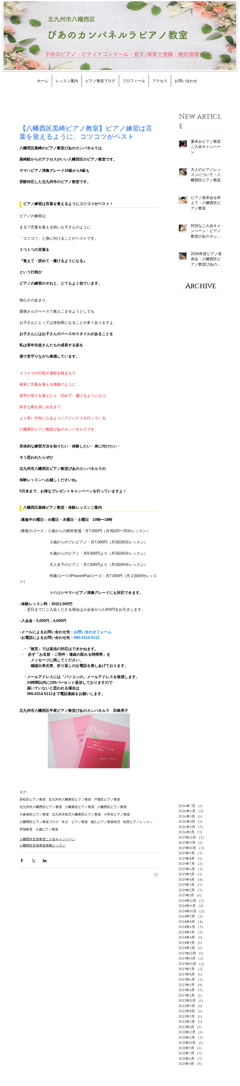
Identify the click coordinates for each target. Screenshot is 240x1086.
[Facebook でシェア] (21, 860)
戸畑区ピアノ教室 (107, 799)
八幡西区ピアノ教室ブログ (39, 822)
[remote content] (88, 204)
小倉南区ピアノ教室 (34, 814)
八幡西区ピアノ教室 (112, 807)
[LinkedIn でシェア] (44, 860)
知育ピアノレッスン (138, 822)
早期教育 (26, 829)
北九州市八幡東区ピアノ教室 (70, 799)
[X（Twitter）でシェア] (33, 860)
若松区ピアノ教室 (32, 799)
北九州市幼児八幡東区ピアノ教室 (76, 814)
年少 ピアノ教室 (75, 822)
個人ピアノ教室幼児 (105, 822)
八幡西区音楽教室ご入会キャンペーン (47, 839)
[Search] (230, 51)
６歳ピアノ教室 (46, 829)
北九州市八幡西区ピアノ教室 (40, 807)
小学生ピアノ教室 (117, 814)
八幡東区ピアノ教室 (79, 807)
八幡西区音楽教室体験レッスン (42, 845)
